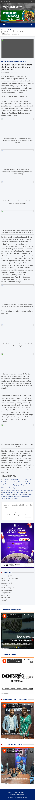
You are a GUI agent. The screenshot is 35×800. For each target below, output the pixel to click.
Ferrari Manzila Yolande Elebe (9, 482)
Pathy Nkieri (23, 492)
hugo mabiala (15, 484)
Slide (24, 61)
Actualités (5, 61)
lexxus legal (5, 492)
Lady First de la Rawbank (8, 490)
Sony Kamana (15, 496)
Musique (4, 590)
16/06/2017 (4, 73)
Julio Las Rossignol (6, 486)
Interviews (4, 583)
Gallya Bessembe (6, 484)
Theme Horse (20, 794)
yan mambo (14, 498)
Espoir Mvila (29, 480)
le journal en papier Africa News (24, 490)
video (3, 600)
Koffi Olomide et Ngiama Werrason (22, 486)
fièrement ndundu (23, 482)
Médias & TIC (5, 588)
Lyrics (3, 585)
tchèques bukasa (24, 496)
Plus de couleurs (26, 494)
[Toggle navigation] (3, 25)
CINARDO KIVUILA (9, 480)
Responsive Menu (32, 1)
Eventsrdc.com (11, 7)
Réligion (4, 593)
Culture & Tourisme (15, 61)
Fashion (4, 581)
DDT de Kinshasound (20, 480)
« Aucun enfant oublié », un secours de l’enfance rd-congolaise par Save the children (18, 515)
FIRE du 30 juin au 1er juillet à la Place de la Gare (18, 506)
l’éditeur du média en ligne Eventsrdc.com (13, 488)
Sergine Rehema (6, 496)
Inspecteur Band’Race (26, 484)
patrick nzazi (17, 494)
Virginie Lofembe (6, 498)
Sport (3, 597)
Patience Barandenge (7, 494)
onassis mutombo (14, 492)
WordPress (23, 797)
